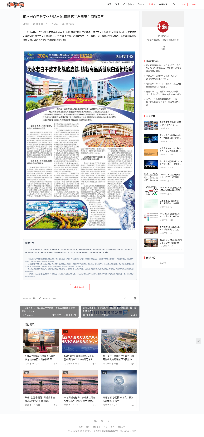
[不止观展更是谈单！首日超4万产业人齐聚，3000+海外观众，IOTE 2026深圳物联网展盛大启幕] (151, 122)
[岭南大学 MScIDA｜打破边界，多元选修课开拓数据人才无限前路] (151, 148)
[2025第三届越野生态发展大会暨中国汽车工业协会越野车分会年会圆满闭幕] (80, 341)
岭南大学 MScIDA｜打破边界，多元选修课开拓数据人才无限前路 (170, 151)
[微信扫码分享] (34, 298)
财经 (151, 4)
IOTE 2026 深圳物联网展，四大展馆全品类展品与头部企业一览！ (170, 216)
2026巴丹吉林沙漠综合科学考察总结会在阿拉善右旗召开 (40, 358)
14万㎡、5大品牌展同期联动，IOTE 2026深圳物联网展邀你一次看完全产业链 (163, 102)
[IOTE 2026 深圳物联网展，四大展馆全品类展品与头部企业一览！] (151, 214)
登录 (184, 4)
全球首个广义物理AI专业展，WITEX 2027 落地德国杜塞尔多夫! (170, 138)
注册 (194, 4)
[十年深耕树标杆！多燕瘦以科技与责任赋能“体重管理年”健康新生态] (80, 382)
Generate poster (49, 298)
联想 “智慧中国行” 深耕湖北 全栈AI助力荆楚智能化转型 (40, 399)
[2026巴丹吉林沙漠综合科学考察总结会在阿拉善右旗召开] (41, 341)
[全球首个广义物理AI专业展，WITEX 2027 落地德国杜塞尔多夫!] (151, 135)
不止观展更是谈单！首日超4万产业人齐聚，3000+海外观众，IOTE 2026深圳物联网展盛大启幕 (164, 68)
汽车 (140, 4)
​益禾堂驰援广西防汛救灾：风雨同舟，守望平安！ (169, 203)
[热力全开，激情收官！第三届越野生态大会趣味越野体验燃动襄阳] (119, 341)
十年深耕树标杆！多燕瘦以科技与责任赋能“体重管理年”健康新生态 (79, 399)
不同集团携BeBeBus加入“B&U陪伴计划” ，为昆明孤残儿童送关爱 (170, 229)
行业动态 (127, 4)
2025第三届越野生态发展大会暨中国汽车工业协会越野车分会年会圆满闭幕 (79, 358)
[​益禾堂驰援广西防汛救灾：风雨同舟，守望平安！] (151, 200)
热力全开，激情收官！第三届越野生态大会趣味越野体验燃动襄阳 (118, 358)
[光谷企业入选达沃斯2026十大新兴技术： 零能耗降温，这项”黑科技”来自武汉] (151, 161)
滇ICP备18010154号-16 (111, 431)
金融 (27, 331)
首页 (109, 4)
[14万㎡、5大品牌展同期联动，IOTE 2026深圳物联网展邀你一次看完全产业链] (151, 174)
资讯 (117, 4)
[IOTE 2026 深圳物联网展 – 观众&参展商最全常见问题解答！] (151, 187)
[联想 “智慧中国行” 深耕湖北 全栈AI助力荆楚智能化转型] (41, 382)
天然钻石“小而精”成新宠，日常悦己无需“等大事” (118, 399)
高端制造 (163, 4)
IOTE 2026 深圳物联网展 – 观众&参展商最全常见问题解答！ (171, 190)
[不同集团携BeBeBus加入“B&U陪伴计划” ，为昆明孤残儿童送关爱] (151, 227)
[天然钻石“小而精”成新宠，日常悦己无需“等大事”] (119, 382)
